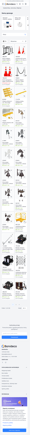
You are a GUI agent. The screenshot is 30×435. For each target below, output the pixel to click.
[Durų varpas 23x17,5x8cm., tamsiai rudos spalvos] (19, 200)
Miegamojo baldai (6, 370)
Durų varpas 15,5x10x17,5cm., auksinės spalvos (20, 123)
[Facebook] (2, 362)
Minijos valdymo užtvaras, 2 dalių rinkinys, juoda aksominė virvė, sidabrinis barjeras (20, 80)
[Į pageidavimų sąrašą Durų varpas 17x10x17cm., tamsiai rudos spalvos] (24, 150)
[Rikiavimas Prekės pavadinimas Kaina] (17, 41)
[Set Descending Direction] (25, 41)
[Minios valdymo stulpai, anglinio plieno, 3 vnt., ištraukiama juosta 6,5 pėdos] (7, 50)
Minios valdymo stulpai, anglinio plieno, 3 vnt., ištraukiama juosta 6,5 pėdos (7, 59)
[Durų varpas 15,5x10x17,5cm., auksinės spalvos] (21, 114)
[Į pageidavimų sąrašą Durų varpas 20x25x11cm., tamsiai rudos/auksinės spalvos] (24, 190)
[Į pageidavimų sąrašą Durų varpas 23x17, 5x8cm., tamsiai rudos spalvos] (11, 214)
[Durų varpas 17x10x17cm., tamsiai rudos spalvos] (21, 153)
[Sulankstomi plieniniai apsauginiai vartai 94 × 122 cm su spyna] (21, 260)
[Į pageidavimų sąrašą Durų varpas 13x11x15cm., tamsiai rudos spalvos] (24, 170)
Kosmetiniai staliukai (7, 386)
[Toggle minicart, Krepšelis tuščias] (22, 4)
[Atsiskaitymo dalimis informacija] (14, 404)
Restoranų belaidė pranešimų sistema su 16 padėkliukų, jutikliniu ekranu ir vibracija (7, 269)
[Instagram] (5, 362)
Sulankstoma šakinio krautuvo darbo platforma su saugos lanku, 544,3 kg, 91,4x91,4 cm (21, 227)
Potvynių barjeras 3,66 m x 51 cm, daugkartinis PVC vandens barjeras (7, 123)
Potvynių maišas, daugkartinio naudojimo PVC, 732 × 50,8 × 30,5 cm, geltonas (21, 102)
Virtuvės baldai (5, 375)
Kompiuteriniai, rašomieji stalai (9, 383)
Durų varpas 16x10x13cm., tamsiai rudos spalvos (7, 182)
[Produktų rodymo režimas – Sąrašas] (6, 41)
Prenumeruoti (14, 337)
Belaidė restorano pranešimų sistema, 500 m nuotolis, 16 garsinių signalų (20, 248)
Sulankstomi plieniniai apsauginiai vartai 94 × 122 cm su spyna (21, 273)
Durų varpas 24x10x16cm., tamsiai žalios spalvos (7, 143)
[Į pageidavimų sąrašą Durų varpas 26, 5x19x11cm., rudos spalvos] (11, 190)
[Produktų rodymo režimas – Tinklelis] (4, 41)
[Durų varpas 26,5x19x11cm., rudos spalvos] (7, 193)
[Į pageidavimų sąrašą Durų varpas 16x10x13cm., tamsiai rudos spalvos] (11, 170)
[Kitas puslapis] (19, 304)
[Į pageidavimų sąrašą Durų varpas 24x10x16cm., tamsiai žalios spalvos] (11, 130)
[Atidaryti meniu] (3, 4)
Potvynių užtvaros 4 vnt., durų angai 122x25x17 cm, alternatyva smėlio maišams (7, 102)
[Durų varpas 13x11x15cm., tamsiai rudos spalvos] (21, 173)
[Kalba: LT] (25, 4)
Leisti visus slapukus (14, 430)
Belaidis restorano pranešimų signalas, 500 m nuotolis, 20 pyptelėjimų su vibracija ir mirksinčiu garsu (21, 294)
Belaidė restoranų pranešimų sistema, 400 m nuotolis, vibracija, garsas (7, 294)
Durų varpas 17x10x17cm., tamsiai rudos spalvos (21, 163)
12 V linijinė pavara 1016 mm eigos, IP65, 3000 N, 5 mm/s (7, 248)
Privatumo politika (8, 423)
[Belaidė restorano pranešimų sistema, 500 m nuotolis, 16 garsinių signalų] (21, 239)
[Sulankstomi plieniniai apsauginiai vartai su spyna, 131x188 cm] (19, 268)
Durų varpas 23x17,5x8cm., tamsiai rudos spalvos (7, 227)
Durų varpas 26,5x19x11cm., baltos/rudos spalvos (7, 163)
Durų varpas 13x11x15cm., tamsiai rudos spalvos (21, 182)
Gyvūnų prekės (5, 388)
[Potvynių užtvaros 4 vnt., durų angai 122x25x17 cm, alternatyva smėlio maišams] (7, 92)
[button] (14, 367)
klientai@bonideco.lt (7, 354)
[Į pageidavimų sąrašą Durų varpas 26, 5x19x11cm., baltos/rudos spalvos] (11, 150)
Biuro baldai (5, 373)
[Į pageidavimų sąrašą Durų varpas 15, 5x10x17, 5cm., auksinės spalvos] (24, 111)
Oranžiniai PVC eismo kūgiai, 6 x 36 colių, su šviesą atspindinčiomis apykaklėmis (21, 59)
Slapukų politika (7, 425)
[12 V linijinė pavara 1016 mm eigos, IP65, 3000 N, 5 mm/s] (7, 239)
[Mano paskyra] (19, 4)
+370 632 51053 (5, 352)
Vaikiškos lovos (5, 381)
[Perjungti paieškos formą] (17, 4)
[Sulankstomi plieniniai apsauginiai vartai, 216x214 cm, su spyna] (22, 268)
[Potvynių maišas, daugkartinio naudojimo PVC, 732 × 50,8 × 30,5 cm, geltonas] (21, 92)
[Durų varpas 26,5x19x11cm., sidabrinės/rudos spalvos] (21, 134)
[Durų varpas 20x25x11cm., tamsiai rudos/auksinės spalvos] (21, 193)
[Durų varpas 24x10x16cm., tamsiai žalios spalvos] (7, 134)
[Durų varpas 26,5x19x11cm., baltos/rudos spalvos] (7, 153)
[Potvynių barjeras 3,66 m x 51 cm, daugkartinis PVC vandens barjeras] (7, 114)
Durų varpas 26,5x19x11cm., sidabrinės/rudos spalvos (20, 143)
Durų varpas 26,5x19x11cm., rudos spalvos (7, 202)
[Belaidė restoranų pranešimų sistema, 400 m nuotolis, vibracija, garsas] (7, 285)
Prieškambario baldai (7, 378)
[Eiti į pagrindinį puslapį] (10, 4)
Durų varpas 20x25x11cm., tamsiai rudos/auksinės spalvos (21, 205)
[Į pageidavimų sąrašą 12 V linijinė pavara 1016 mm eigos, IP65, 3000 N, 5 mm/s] (11, 236)
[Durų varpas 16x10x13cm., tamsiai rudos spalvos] (7, 173)
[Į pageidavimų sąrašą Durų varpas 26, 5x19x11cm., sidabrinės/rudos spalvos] (24, 130)
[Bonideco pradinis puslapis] (9, 346)
